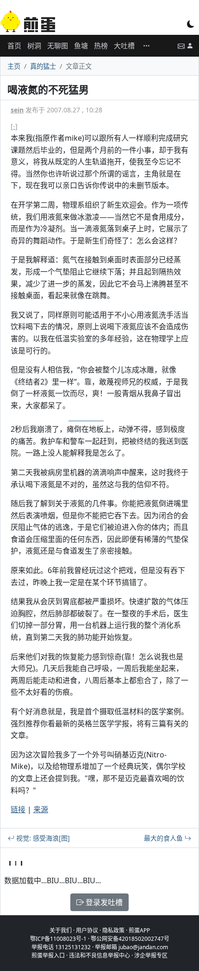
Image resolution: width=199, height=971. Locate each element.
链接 (18, 809)
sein (17, 109)
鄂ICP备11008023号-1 (58, 939)
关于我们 (61, 930)
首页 (14, 45)
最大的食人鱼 (164, 838)
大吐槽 (124, 45)
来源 (40, 809)
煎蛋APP (139, 930)
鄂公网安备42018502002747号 (130, 939)
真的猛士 (43, 66)
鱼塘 (81, 45)
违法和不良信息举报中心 (99, 955)
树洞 (34, 45)
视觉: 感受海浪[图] (42, 838)
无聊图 (57, 45)
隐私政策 (113, 930)
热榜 (101, 45)
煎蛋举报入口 (48, 955)
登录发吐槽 (103, 902)
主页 (13, 66)
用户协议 (87, 930)
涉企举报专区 (151, 955)
